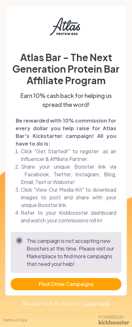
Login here (97, 303)
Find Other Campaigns (66, 284)
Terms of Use (15, 320)
